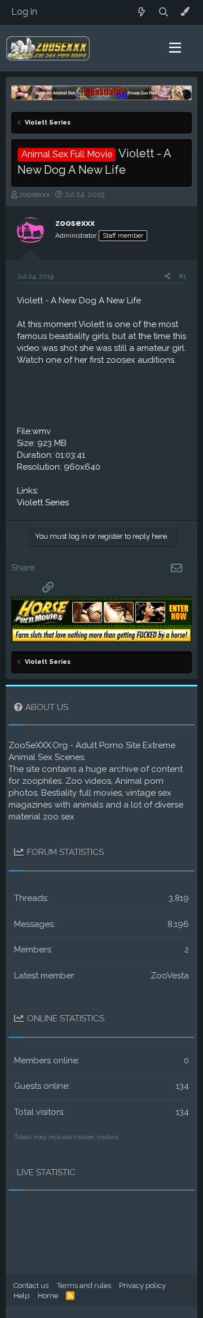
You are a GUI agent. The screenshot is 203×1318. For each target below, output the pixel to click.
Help (21, 1295)
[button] (175, 48)
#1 (182, 276)
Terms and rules (84, 1285)
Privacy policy (142, 1285)
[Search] (164, 12)
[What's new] (142, 12)
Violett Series (43, 502)
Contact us (31, 1285)
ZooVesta (170, 976)
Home (48, 1295)
